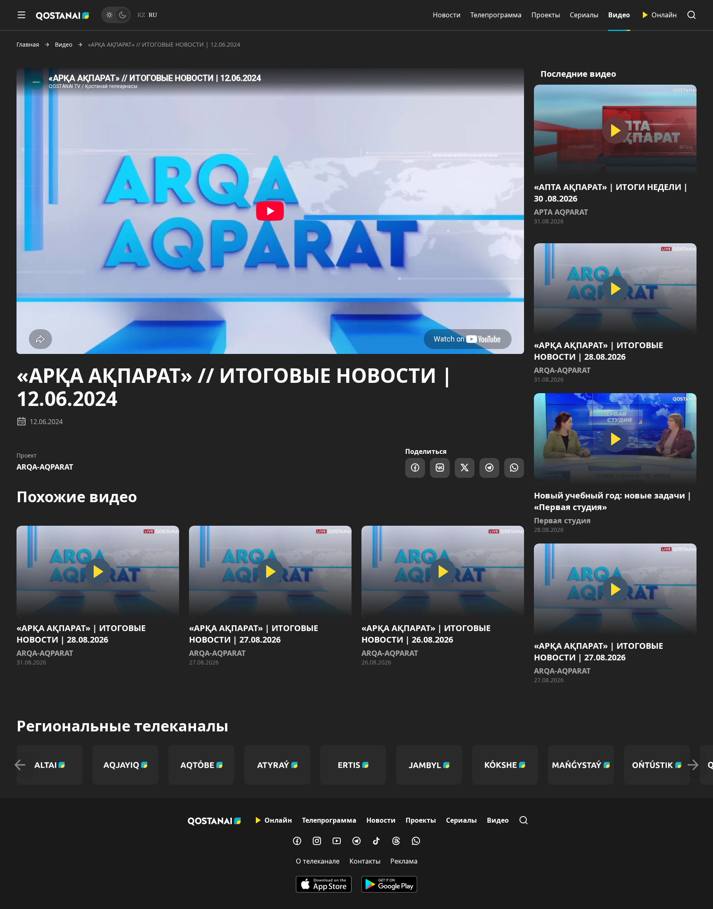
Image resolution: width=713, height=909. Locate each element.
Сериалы (584, 14)
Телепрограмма (496, 14)
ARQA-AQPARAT (45, 467)
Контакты (364, 861)
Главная (28, 44)
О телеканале (318, 861)
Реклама (404, 861)
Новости (446, 14)
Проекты (545, 14)
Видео (619, 14)
